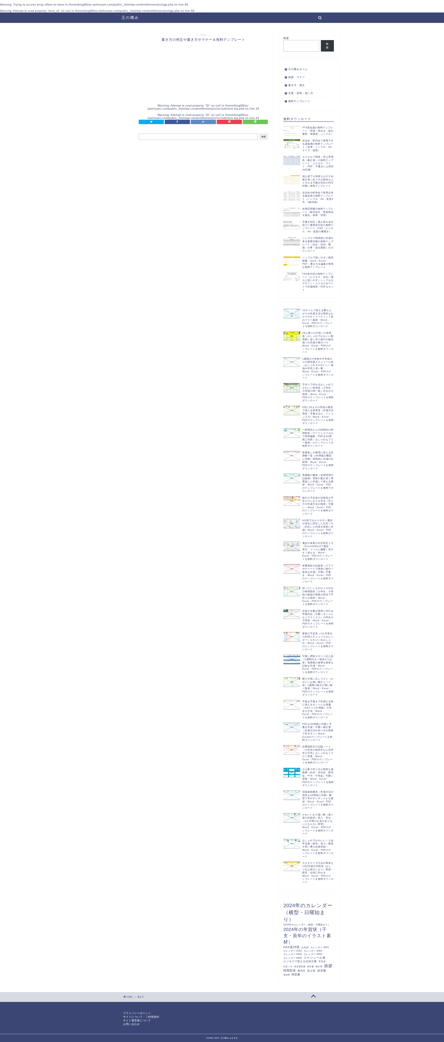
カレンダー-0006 (292, 958)
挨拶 (328, 966)
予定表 (322, 961)
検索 (263, 136)
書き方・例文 (296, 85)
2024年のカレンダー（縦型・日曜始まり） (306, 924)
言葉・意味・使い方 (300, 93)
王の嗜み (130, 17)
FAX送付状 (291, 947)
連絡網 (286, 975)
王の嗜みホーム (298, 69)
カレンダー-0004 (292, 954)
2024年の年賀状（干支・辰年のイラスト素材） (307, 935)
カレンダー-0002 (292, 951)
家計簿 (319, 966)
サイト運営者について (137, 1020)
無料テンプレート (299, 101)
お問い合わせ (131, 1024)
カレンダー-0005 (313, 954)
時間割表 (289, 970)
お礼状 (305, 947)
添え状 (311, 970)
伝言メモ (287, 966)
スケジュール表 (315, 957)
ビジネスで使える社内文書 (300, 961)
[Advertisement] (116, 135)
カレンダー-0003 (313, 951)
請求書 (321, 970)
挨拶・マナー (296, 77)
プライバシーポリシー (137, 1013)
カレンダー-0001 (319, 947)
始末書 (310, 966)
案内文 (301, 970)
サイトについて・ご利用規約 (141, 1016)
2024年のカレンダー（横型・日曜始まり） (307, 912)
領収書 (295, 974)
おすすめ (233, 1038)
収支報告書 (299, 966)
